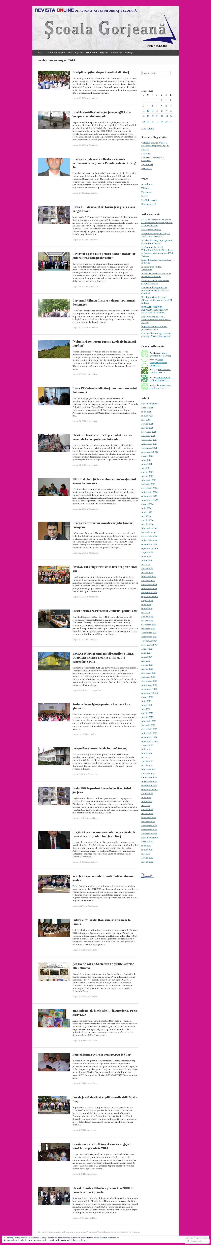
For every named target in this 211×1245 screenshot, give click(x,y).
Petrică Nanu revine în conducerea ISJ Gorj (101, 1054)
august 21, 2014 (79, 640)
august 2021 (147, 456)
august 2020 (147, 504)
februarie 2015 (148, 769)
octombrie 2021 (149, 448)
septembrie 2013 (149, 838)
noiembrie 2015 (149, 733)
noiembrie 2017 (149, 637)
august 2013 (147, 842)
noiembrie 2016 (149, 685)
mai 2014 (145, 805)
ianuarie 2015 (148, 773)
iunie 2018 (146, 609)
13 (153, 111)
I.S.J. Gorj (146, 154)
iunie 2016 (146, 705)
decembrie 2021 (149, 440)
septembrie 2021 (149, 452)
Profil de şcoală (75, 52)
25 (144, 121)
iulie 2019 (146, 556)
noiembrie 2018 (149, 588)
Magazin (104, 52)
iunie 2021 (146, 464)
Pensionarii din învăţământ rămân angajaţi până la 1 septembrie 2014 (101, 1146)
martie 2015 (147, 765)
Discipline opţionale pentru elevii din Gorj (100, 72)
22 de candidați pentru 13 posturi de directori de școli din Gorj (155, 290)
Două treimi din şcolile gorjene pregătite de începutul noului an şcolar (101, 114)
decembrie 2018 (149, 584)
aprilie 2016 (147, 713)
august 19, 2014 (79, 734)
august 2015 (147, 745)
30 (166, 121)
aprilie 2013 (147, 858)
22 (162, 116)
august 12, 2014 (79, 862)
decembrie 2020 (149, 488)
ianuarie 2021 (148, 484)
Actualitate (93, 98)
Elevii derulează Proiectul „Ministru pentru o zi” (105, 611)
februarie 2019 (148, 576)
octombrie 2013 (149, 834)
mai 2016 (145, 709)
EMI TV (145, 150)
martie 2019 (147, 572)
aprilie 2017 (147, 665)
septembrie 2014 (149, 789)
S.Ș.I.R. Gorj (147, 164)
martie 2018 (147, 621)
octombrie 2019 (149, 544)
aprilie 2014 (147, 809)
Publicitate (116, 52)
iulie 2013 (146, 846)
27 (153, 121)
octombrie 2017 (149, 641)
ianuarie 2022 (148, 436)
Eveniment (91, 52)
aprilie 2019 (147, 568)
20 (153, 116)
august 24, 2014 (79, 421)
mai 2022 (146, 420)
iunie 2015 (146, 753)
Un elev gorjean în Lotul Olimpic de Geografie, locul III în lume (156, 300)
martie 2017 (147, 669)
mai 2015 (145, 757)
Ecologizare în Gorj (151, 229)
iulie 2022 (146, 412)
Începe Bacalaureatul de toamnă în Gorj (99, 748)
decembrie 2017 (149, 633)
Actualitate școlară (55, 52)
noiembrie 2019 (149, 540)
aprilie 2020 (147, 520)
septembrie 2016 (149, 693)
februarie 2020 (149, 528)
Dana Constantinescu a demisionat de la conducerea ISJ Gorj (156, 320)
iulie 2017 (146, 653)
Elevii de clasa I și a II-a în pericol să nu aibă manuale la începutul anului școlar (102, 437)
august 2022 (147, 408)
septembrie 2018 (149, 596)
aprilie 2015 (147, 761)
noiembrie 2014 (149, 781)
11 (143, 111)
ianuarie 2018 (148, 629)
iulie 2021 (146, 460)
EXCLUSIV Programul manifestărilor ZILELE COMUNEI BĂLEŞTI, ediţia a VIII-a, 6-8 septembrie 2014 (103, 657)
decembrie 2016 (149, 681)
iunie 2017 (146, 657)
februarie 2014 (148, 817)
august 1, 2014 (78, 1218)
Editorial (145, 188)
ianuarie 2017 (148, 677)
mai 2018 (145, 613)
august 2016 (147, 697)
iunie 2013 (146, 850)
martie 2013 (147, 862)
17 (171, 111)
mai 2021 (145, 468)
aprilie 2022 (147, 424)
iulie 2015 (146, 749)
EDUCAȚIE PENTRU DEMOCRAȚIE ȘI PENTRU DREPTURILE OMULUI (154, 310)
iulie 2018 (146, 604)
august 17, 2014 (78, 774)
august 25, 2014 (79, 374)
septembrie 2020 (149, 500)
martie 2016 (147, 717)
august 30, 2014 (79, 98)
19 (148, 116)
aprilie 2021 (147, 472)
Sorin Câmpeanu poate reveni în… (158, 363)
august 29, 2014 (79, 145)
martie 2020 (147, 524)
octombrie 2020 (149, 496)
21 (157, 116)
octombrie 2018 (149, 592)
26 (148, 121)
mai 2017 (145, 661)
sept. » (151, 128)
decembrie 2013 (149, 825)
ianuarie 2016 (148, 725)
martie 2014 (147, 813)
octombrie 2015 (149, 737)
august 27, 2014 (79, 193)
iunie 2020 (146, 512)
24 (171, 116)
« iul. (143, 128)
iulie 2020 (146, 508)
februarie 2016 (148, 721)
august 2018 (147, 600)
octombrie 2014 (149, 785)
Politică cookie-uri (79, 1240)
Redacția (129, 52)
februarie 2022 (148, 432)
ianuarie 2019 (148, 580)
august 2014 (147, 793)
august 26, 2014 (79, 327)
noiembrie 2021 (149, 444)
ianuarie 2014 (148, 821)
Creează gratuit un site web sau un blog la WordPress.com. (67, 1232)
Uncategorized (95, 690)
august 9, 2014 (78, 950)
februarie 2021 (148, 480)
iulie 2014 (146, 797)
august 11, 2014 (78, 906)
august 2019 (147, 552)
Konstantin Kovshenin (128, 1232)
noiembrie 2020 (149, 492)
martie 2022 (147, 428)
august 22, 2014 (79, 509)
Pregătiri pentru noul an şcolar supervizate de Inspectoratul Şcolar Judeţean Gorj (104, 834)
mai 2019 (145, 564)
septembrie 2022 (149, 404)
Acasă (40, 52)
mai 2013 (145, 854)
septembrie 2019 (149, 548)
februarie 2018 (148, 625)
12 (148, 111)
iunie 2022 (146, 416)
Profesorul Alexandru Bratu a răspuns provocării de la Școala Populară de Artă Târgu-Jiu (105, 163)
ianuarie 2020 (148, 532)
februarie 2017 (148, 673)
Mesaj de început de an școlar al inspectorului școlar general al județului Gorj (157, 223)
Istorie (144, 196)
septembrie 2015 (149, 741)
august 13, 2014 (79, 818)
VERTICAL (146, 168)
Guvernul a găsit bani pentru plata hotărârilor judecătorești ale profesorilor (103, 256)
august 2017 (147, 649)
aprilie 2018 (147, 617)
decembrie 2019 (149, 536)
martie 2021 (147, 476)
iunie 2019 (146, 560)
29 (162, 121)
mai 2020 (146, 516)
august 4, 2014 (78, 1040)
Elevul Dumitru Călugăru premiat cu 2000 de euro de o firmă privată (103, 1190)
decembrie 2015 (149, 729)
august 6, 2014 (78, 997)
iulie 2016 (146, 701)
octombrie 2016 (149, 689)
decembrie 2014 (149, 777)
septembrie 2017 (149, 645)
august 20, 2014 (79, 690)
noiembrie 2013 (149, 830)
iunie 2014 (146, 801)
